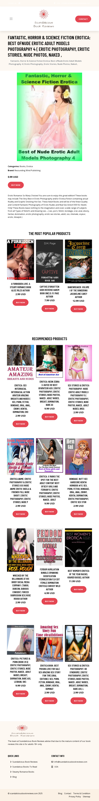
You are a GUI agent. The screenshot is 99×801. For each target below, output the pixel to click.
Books (22, 166)
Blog (14, 777)
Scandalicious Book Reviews (25, 761)
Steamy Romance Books (23, 771)
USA (58, 3)
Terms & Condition (81, 793)
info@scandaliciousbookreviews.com (75, 3)
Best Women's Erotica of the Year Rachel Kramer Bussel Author (78, 574)
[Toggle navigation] (11, 18)
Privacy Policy (75, 796)
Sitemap (86, 796)
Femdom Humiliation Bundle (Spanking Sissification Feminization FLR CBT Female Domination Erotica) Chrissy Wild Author (49, 579)
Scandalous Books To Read (24, 766)
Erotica (29, 166)
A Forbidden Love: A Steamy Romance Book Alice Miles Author (20, 287)
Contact (83, 19)
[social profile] (19, 3)
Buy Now (15, 185)
